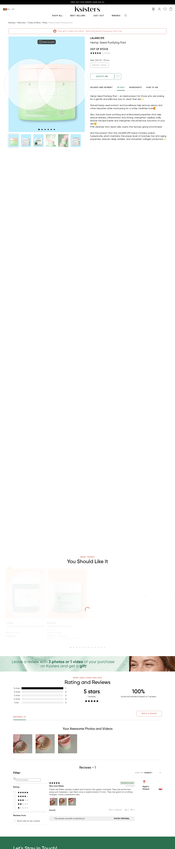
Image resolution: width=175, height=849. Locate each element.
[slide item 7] (89, 647)
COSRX (9, 623)
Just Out (98, 15)
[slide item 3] (45, 129)
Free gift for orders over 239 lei (87, 2)
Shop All (57, 15)
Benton (51, 623)
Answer (52, 810)
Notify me (102, 76)
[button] (14, 140)
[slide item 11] (101, 647)
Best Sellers (77, 15)
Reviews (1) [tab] (19, 717)
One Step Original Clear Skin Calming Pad (25, 626)
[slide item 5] (51, 129)
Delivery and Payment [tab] (101, 87)
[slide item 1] (39, 129)
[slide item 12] (104, 647)
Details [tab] (121, 87)
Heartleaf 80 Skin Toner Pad (60, 626)
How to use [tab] (152, 87)
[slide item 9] (95, 647)
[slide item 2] (42, 129)
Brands (116, 15)
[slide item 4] (48, 129)
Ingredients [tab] (135, 87)
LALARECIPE (97, 38)
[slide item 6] (54, 129)
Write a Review (149, 714)
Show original (122, 818)
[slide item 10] (98, 647)
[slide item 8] (92, 647)
